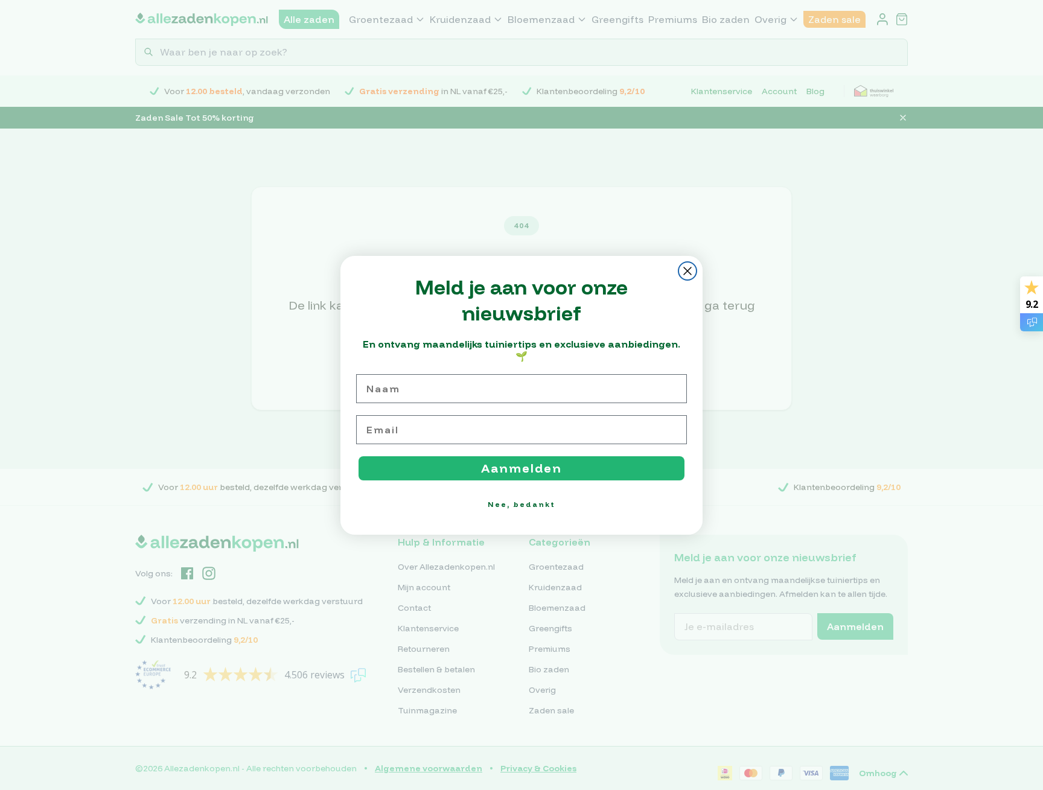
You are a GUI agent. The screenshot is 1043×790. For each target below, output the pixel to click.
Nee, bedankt (521, 504)
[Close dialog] (687, 271)
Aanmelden (521, 468)
